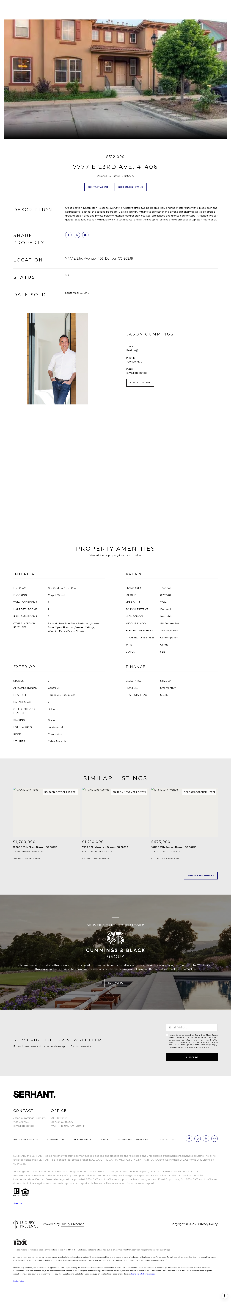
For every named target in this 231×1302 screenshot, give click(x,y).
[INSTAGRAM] (197, 1138)
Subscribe (191, 1057)
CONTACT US (166, 1139)
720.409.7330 (134, 361)
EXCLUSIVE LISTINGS (25, 1139)
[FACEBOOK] (189, 1138)
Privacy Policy (202, 1047)
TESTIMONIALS (82, 1139)
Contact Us (115, 982)
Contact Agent (98, 187)
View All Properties (200, 875)
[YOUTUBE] (214, 1138)
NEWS (104, 1139)
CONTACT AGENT (140, 382)
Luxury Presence (72, 1224)
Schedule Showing (130, 187)
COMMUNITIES (55, 1139)
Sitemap (18, 1203)
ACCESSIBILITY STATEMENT (133, 1139)
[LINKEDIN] (206, 1138)
